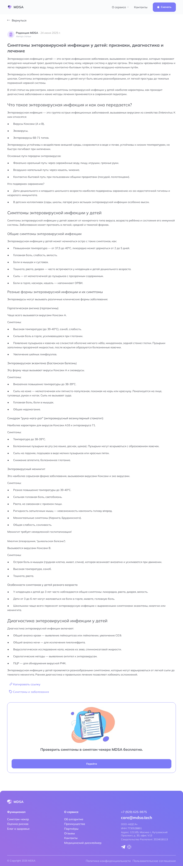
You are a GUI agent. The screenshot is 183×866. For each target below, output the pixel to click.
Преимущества (74, 824)
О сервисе (119, 7)
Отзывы (69, 833)
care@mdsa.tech (136, 817)
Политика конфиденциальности (108, 861)
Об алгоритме (73, 819)
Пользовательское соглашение (154, 861)
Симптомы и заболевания (31, 692)
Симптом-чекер (18, 819)
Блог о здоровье (18, 828)
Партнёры (71, 828)
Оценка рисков (17, 824)
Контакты (140, 7)
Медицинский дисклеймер (83, 843)
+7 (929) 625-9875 (134, 812)
